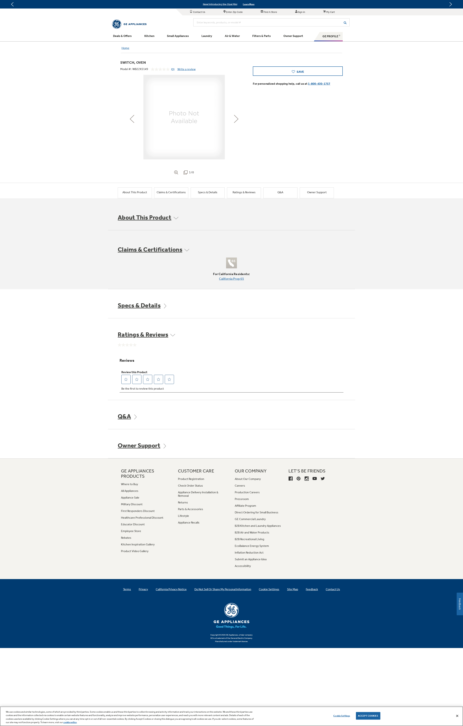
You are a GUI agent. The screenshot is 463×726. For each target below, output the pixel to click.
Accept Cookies (368, 715)
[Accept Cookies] (457, 716)
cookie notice (70, 722)
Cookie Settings (341, 715)
